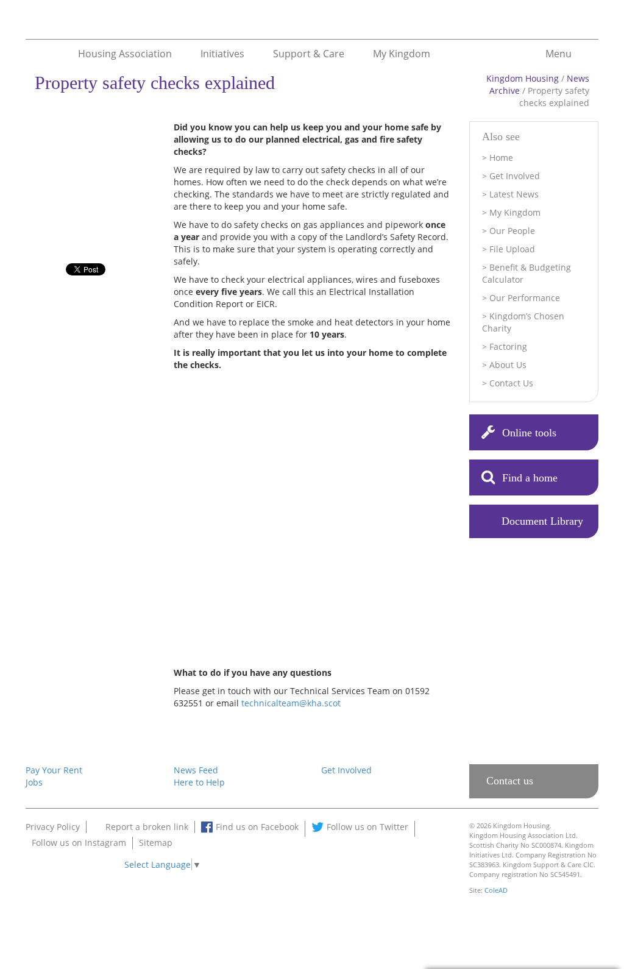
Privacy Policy (53, 826)
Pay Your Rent (54, 770)
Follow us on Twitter (367, 826)
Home (501, 157)
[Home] (36, 24)
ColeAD (496, 890)
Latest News (514, 194)
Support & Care (308, 53)
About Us (507, 365)
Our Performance (524, 297)
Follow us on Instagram (79, 842)
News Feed (196, 770)
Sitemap (155, 842)
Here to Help (199, 782)
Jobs (34, 782)
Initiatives (222, 53)
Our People (512, 230)
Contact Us (511, 383)
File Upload (512, 249)
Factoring (508, 346)
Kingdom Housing (522, 78)
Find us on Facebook (257, 826)
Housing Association (125, 53)
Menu (558, 53)
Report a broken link (146, 826)
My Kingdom (401, 53)
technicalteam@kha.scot (291, 703)
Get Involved (514, 176)
